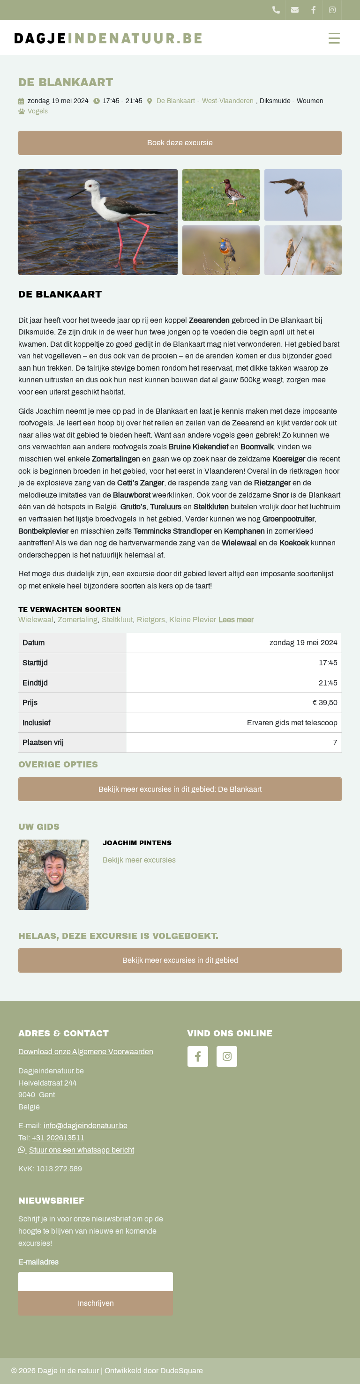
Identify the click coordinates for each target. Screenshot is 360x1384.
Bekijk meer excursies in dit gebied (180, 960)
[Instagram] (332, 10)
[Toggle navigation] (334, 37)
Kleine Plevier (192, 620)
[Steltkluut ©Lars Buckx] (98, 222)
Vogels (38, 111)
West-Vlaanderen (228, 100)
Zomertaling (78, 620)
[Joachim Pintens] (53, 875)
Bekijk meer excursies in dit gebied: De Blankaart (180, 789)
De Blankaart (176, 100)
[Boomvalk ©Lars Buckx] (303, 195)
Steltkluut (117, 620)
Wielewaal (35, 620)
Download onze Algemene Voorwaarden (85, 1052)
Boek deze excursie (180, 143)
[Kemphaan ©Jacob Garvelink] (221, 195)
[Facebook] (313, 10)
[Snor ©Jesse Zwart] (303, 250)
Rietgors (151, 620)
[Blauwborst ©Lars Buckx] (221, 250)
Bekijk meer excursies (139, 860)
